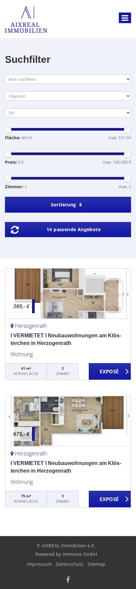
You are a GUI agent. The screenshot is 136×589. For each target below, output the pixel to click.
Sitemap (96, 564)
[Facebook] (68, 580)
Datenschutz (70, 564)
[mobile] (125, 18)
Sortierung (64, 204)
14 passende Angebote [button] (74, 229)
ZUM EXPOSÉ (110, 371)
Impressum (39, 564)
